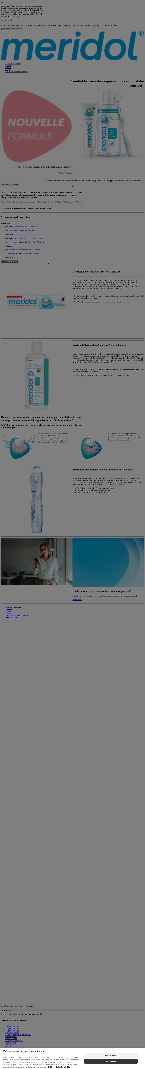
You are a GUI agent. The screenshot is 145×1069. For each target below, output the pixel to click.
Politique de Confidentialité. (59, 1067)
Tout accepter (110, 1061)
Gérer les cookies (111, 1055)
